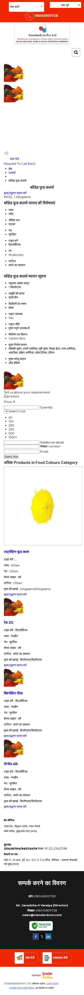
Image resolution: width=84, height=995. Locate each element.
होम (10, 169)
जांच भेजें (14, 159)
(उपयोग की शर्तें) (52, 983)
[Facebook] (36, 939)
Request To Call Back (19, 163)
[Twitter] (42, 939)
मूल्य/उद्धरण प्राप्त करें (15, 193)
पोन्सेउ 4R (11, 764)
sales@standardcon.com (42, 915)
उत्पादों (12, 173)
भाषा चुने (65, 5)
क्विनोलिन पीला (13, 693)
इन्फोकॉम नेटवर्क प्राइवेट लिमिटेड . (22, 988)
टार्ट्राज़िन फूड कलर (16, 552)
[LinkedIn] (48, 939)
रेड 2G (8, 622)
